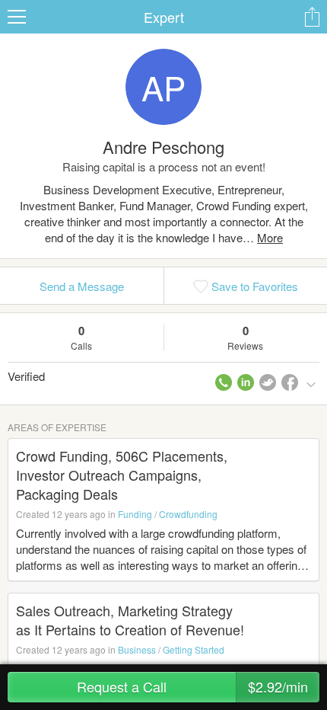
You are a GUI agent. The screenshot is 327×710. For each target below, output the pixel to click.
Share (312, 17)
